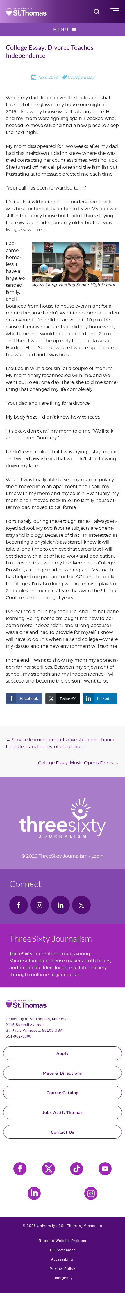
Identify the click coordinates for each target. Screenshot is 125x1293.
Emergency (62, 1278)
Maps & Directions (62, 1073)
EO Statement (62, 1250)
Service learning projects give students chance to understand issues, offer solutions (60, 743)
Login (97, 856)
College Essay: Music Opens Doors (78, 763)
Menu (61, 29)
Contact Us (62, 1132)
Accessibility (62, 1259)
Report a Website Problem (62, 1241)
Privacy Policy (62, 1269)
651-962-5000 (18, 1036)
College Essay (80, 77)
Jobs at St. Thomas (62, 1112)
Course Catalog (63, 1092)
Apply (62, 1053)
